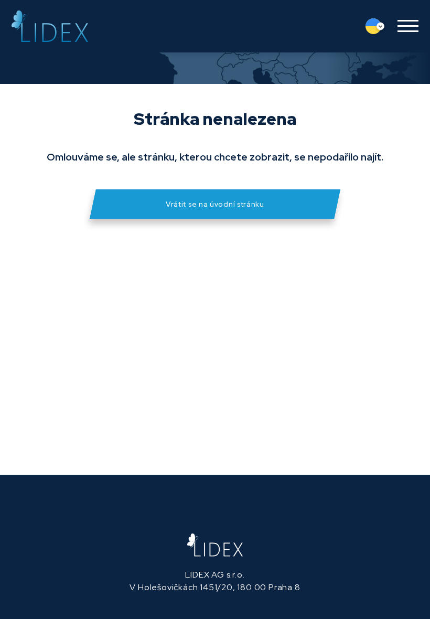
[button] (404, 26)
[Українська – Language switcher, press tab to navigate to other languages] (378, 26)
